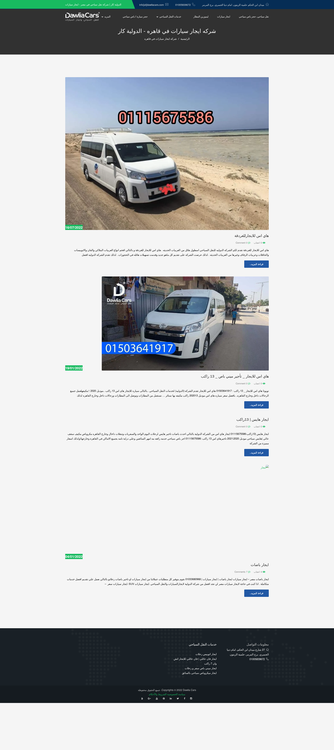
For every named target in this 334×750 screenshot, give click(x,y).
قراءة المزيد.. (256, 264)
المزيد (107, 16)
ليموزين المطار (200, 16)
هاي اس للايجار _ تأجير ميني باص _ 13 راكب (235, 376)
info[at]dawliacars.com (151, 4)
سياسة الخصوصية (176, 694)
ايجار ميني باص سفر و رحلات (201, 668)
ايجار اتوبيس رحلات (206, 654)
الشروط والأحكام (157, 694)
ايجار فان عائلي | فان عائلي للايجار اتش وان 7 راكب (195, 661)
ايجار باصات (260, 565)
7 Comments (241, 571)
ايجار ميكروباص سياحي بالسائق (199, 673)
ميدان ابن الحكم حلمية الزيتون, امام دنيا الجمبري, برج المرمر (233, 4)
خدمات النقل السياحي (170, 16)
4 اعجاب (258, 571)
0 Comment (242, 242)
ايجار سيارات (223, 16)
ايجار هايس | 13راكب (252, 419)
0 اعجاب (258, 242)
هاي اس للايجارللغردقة (251, 236)
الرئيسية (185, 39)
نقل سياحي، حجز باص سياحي (254, 16)
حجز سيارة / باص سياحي (135, 16)
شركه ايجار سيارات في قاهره (160, 39)
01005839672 (183, 4)
